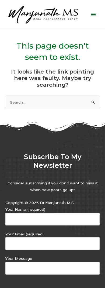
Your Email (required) (24, 234)
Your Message (18, 258)
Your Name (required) (25, 209)
